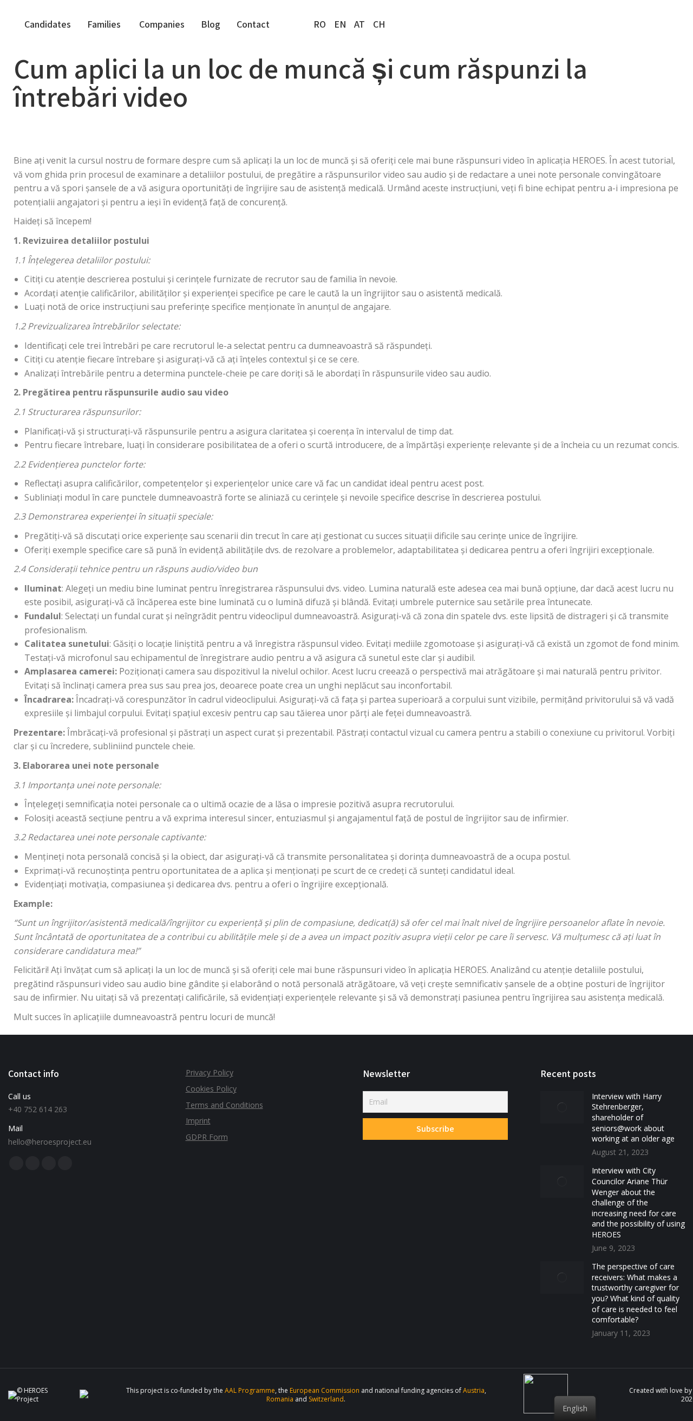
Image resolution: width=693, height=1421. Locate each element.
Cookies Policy (211, 1088)
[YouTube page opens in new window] (49, 1163)
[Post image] (562, 1107)
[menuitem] (47, 24)
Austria (474, 1390)
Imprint (198, 1120)
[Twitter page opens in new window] (32, 1163)
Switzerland (326, 1399)
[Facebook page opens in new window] (16, 1163)
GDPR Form (207, 1137)
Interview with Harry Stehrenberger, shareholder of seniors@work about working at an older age (633, 1117)
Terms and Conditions (224, 1105)
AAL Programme (250, 1390)
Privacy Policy (209, 1072)
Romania (279, 1399)
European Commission (324, 1390)
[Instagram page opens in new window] (65, 1163)
